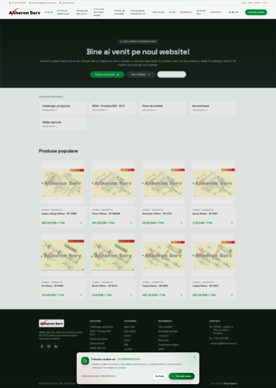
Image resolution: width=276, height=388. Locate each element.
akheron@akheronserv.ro (44, 3)
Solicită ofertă (256, 12)
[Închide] (194, 357)
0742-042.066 (19, 3)
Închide (160, 376)
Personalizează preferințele (98, 376)
